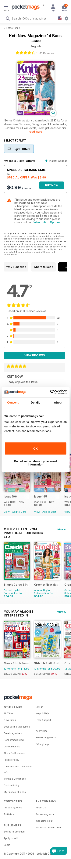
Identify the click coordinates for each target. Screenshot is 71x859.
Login (7, 844)
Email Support (43, 720)
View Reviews (34, 355)
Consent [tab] (13, 402)
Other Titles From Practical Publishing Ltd (23, 529)
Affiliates (9, 814)
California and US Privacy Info (18, 769)
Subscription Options (46, 222)
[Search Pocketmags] (7, 18)
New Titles (10, 720)
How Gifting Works (46, 737)
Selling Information (14, 831)
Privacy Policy (11, 759)
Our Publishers (12, 746)
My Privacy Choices (15, 792)
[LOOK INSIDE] (36, 113)
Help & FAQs (42, 713)
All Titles (8, 713)
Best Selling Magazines (17, 726)
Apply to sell (11, 838)
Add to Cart (19, 511)
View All (62, 529)
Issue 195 (40, 496)
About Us (41, 807)
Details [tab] (35, 402)
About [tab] (58, 402)
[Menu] (6, 7)
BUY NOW (51, 185)
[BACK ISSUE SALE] (17, 490)
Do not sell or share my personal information (35, 463)
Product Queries (13, 807)
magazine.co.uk (44, 820)
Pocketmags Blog (14, 740)
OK (35, 448)
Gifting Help (42, 744)
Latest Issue (13, 28)
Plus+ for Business (14, 753)
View (7, 511)
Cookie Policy (11, 785)
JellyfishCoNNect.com (48, 827)
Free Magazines (13, 733)
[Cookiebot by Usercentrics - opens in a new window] (50, 392)
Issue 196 (10, 496)
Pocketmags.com (45, 814)
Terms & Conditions (15, 778)
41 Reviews (46, 53)
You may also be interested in (18, 611)
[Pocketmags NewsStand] (24, 7)
